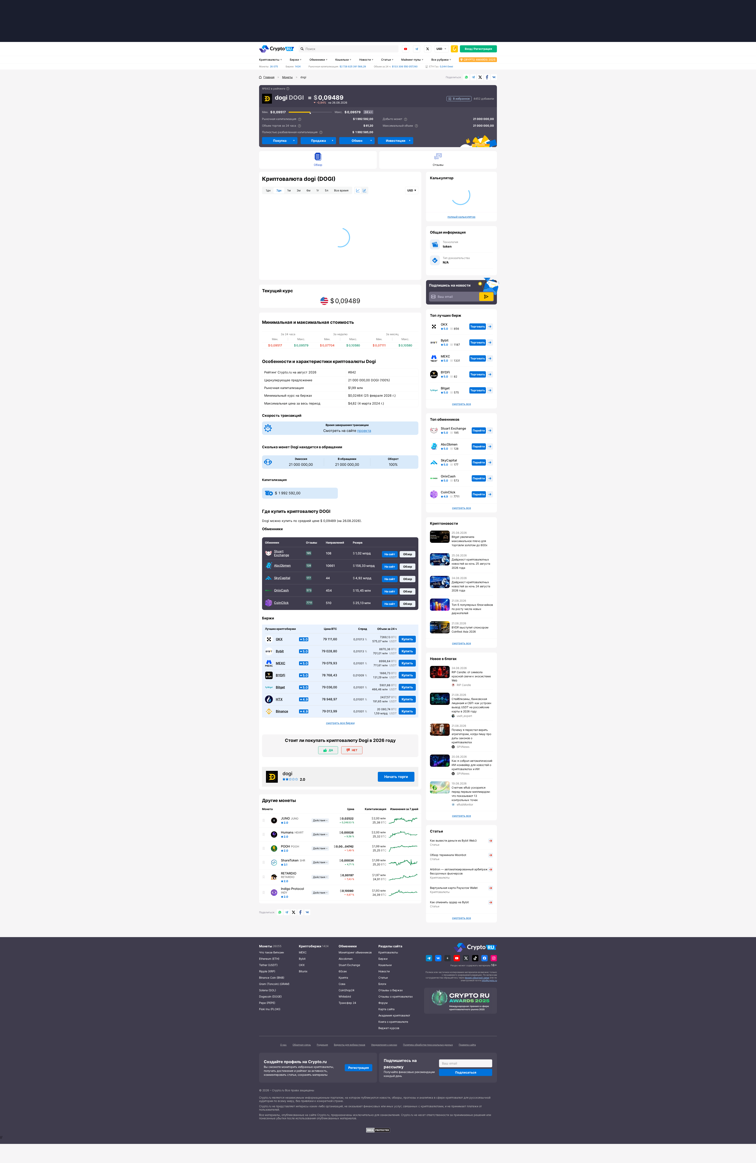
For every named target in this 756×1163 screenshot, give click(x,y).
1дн (268, 190)
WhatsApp (466, 77)
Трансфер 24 (347, 1002)
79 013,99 (329, 711)
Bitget (280, 687)
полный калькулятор (461, 216)
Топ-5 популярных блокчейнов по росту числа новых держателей (472, 609)
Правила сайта (467, 1044)
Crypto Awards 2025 (480, 59)
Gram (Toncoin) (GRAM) (274, 984)
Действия (319, 820)
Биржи (294, 59)
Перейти (479, 430)
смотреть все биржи (340, 723)
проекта (364, 431)
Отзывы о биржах (390, 990)
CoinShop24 (346, 990)
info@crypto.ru (489, 980)
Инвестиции (395, 141)
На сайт (389, 554)
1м (289, 190)
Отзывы (438, 164)
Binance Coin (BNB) (271, 977)
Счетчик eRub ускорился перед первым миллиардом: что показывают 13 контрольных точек (471, 794)
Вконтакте (494, 77)
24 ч (367, 112)
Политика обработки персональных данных (428, 1044)
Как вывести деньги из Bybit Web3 (453, 840)
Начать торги (396, 777)
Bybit (280, 651)
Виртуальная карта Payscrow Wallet (454, 887)
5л (326, 190)
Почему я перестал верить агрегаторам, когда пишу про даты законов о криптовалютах (471, 736)
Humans (287, 832)
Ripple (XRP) (267, 971)
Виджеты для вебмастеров (349, 1044)
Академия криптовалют (394, 1015)
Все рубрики (439, 59)
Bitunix (303, 971)
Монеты (265, 946)
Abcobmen (346, 958)
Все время (341, 190)
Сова (342, 984)
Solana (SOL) (267, 990)
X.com (480, 77)
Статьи (386, 59)
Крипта (343, 977)
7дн (278, 190)
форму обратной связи (477, 977)
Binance (282, 711)
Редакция (322, 1044)
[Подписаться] (486, 296)
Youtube (405, 48)
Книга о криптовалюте (393, 1021)
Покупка (279, 141)
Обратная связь (302, 1044)
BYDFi (280, 675)
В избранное (461, 98)
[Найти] (302, 48)
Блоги (382, 984)
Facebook (487, 77)
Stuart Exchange (281, 553)
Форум (383, 1002)
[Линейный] (358, 190)
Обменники (317, 59)
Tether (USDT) (268, 965)
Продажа (318, 141)
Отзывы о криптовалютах (395, 996)
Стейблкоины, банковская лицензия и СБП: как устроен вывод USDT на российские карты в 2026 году (471, 705)
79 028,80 (329, 651)
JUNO (285, 818)
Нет (354, 750)
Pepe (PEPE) (267, 1002)
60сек (343, 971)
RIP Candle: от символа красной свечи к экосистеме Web (471, 676)
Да (331, 750)
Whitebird (345, 996)
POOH (285, 846)
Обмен (357, 141)
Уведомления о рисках (384, 1044)
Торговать (477, 326)
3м (299, 190)
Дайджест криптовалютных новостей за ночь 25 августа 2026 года (471, 563)
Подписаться (465, 1072)
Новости (365, 59)
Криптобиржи (310, 946)
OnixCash (281, 590)
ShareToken (290, 860)
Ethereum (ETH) (269, 958)
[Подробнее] (287, 88)
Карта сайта (386, 1009)
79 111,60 (330, 639)
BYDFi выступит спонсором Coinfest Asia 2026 (470, 629)
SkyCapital (282, 578)
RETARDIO (288, 873)
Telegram (416, 48)
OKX (279, 639)
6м (308, 190)
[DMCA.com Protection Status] (378, 1130)
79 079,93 (329, 663)
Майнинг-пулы (411, 59)
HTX (279, 699)
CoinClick (281, 603)
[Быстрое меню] (454, 48)
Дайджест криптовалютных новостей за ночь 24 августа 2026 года (471, 586)
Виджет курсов (388, 1028)
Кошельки (342, 59)
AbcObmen (282, 565)
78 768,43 (329, 675)
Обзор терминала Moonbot (448, 855)
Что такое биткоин (271, 952)
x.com (427, 48)
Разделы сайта (390, 946)
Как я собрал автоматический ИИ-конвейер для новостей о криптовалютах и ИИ (472, 765)
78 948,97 (329, 699)
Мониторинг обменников (355, 952)
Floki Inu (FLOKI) (269, 1009)
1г (317, 190)
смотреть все (461, 404)
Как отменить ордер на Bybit (449, 902)
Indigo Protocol (292, 888)
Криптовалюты (269, 59)
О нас (283, 1044)
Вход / (469, 48)
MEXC (280, 663)
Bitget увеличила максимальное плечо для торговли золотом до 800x (469, 541)
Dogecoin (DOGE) (270, 996)
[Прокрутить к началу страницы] (747, 1138)
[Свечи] (365, 190)
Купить (407, 639)
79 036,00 (329, 687)
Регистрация (483, 48)
